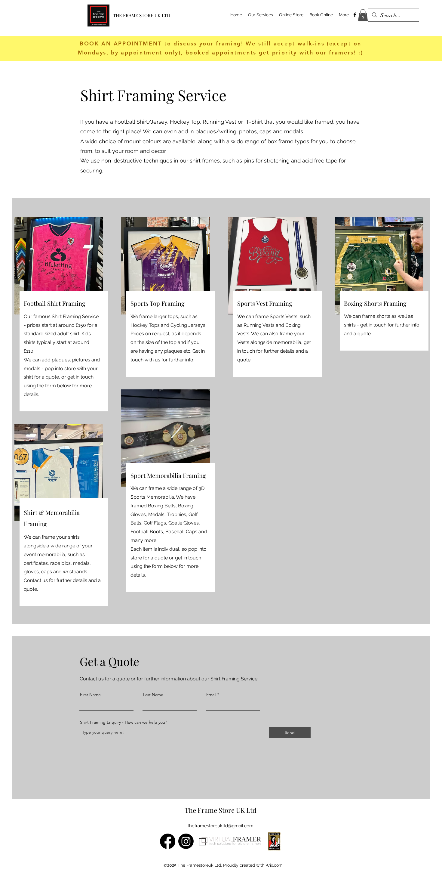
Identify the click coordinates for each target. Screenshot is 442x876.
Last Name (153, 694)
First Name (90, 694)
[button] (363, 15)
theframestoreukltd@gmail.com (220, 825)
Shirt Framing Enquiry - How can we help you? (123, 722)
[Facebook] (167, 841)
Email (211, 694)
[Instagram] (186, 841)
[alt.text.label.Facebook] (355, 15)
